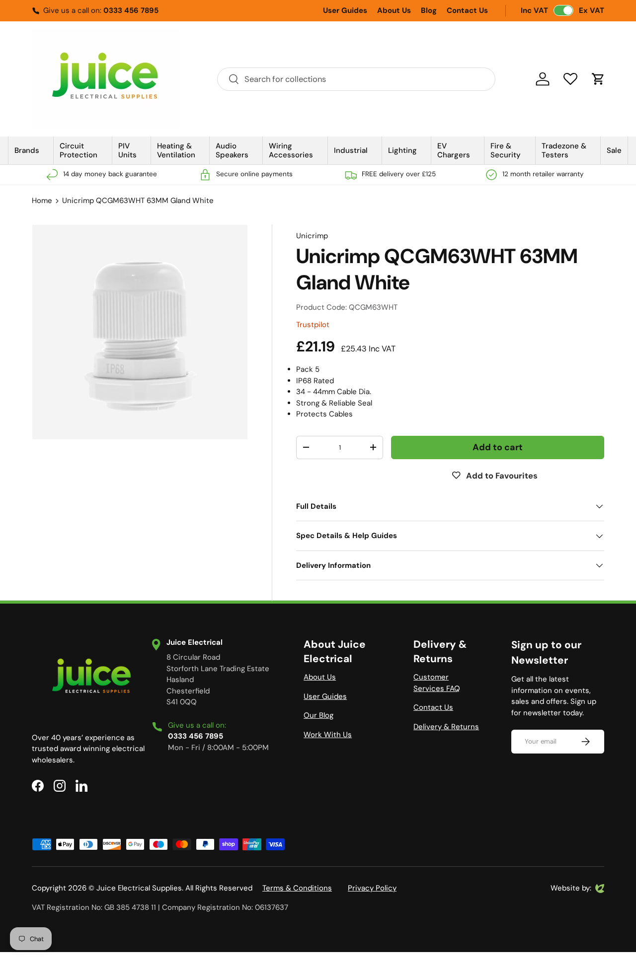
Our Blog (318, 715)
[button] (598, 79)
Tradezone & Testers (564, 150)
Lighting (402, 150)
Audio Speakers (232, 150)
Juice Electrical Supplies (139, 888)
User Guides (345, 10)
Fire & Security (505, 150)
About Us (394, 10)
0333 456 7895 (131, 10)
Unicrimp (312, 236)
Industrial (351, 150)
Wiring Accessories (291, 150)
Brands (26, 150)
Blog (429, 10)
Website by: (571, 888)
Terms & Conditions (297, 888)
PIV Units (127, 150)
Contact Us (467, 10)
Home (42, 201)
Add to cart (498, 447)
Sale (614, 150)
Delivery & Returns (446, 727)
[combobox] (356, 79)
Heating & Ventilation (176, 150)
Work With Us (328, 735)
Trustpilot (312, 325)
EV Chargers (453, 150)
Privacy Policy (372, 888)
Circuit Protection (78, 150)
